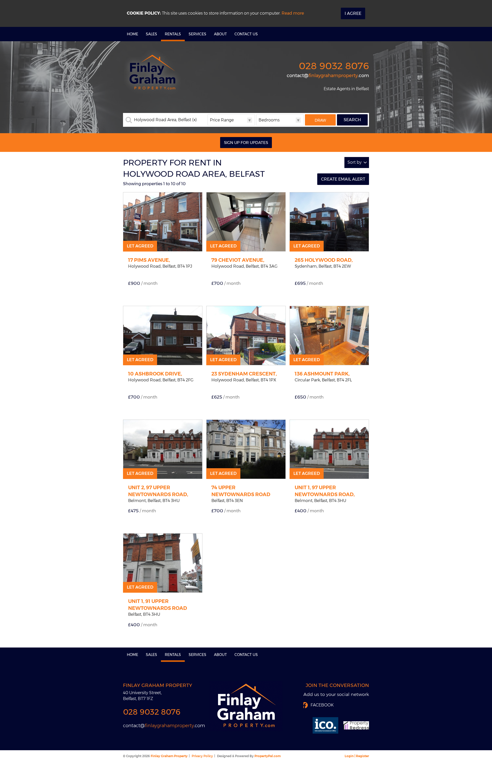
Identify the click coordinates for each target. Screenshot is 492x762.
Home (132, 34)
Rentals (173, 34)
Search (352, 119)
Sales (151, 34)
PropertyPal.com (267, 756)
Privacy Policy (202, 756)
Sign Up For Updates (246, 142)
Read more (293, 13)
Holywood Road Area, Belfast (165, 120)
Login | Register (357, 756)
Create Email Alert (343, 179)
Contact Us (246, 34)
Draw (320, 120)
